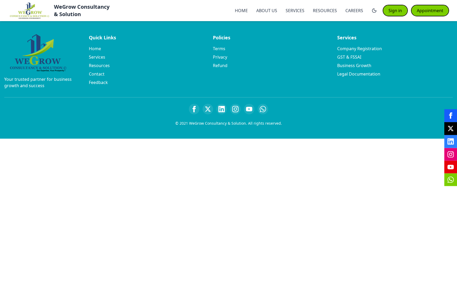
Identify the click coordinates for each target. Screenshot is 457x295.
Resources (99, 65)
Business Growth (354, 65)
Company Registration (359, 48)
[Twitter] (208, 109)
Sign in (395, 10)
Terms (219, 48)
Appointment (430, 10)
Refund (220, 65)
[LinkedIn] (221, 109)
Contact (96, 74)
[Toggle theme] (374, 10)
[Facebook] (194, 109)
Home (95, 48)
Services (97, 57)
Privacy (220, 57)
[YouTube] (249, 109)
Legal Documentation (358, 74)
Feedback (98, 82)
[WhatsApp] (263, 109)
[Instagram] (235, 109)
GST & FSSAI (349, 57)
